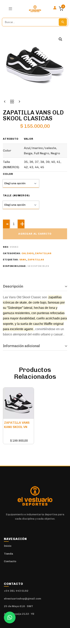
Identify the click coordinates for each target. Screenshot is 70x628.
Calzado (28, 253)
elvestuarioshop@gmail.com (22, 598)
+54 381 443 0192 (16, 590)
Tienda (8, 553)
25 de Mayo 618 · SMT (18, 606)
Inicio (7, 546)
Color (8, 173)
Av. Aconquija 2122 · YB (19, 613)
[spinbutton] (13, 224)
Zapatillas (43, 253)
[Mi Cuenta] (55, 8)
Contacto (10, 561)
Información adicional (21, 346)
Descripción (13, 286)
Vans (22, 259)
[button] (12, 8)
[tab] (35, 286)
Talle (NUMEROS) (16, 195)
